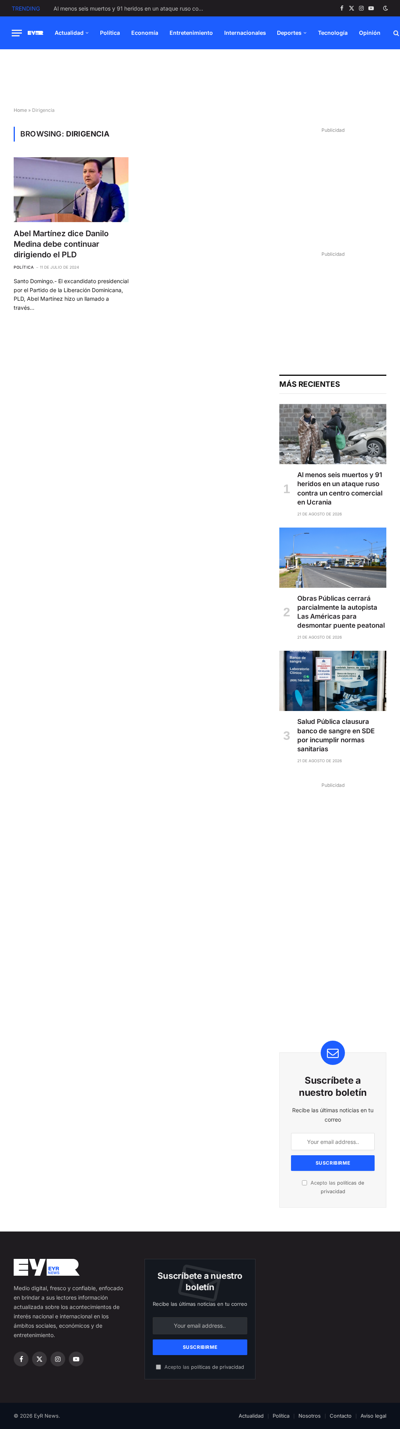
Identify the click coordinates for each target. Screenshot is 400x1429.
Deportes (289, 32)
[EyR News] (35, 33)
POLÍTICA (24, 267)
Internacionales (245, 32)
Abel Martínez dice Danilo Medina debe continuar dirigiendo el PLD (61, 244)
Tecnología (333, 32)
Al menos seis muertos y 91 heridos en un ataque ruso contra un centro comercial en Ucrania (339, 488)
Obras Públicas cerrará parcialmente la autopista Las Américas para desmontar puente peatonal (132, 8)
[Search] (395, 33)
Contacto (341, 1416)
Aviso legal (373, 1416)
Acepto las (203, 1367)
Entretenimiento (191, 32)
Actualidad (69, 32)
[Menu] (17, 33)
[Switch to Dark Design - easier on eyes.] (384, 8)
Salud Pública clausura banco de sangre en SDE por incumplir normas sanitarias (336, 735)
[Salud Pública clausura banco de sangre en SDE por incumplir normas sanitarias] (332, 681)
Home (20, 110)
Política (110, 32)
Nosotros (309, 1416)
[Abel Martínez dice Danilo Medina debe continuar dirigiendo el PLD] (71, 189)
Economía (144, 32)
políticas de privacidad (217, 1367)
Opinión (369, 32)
